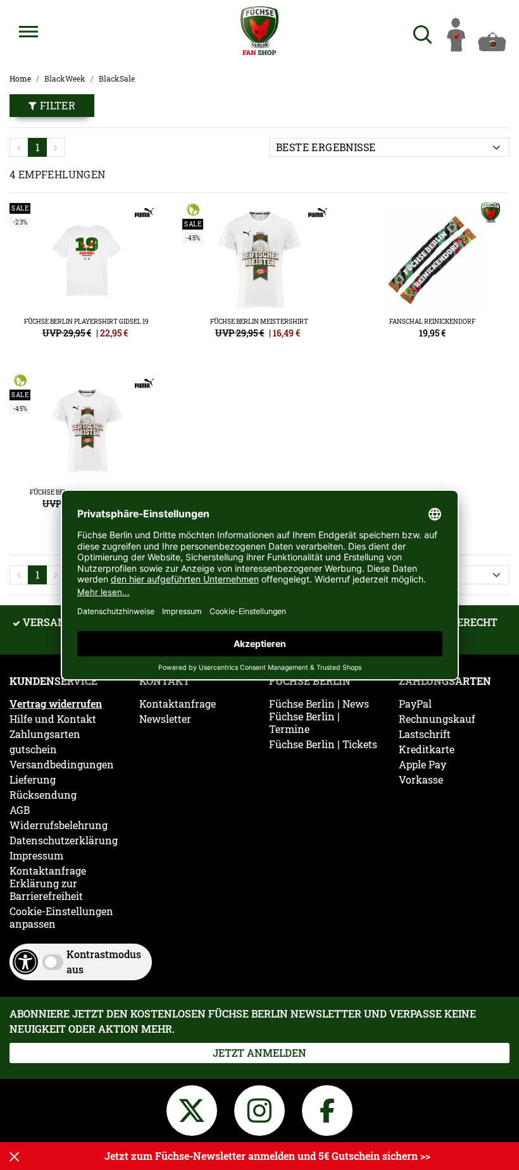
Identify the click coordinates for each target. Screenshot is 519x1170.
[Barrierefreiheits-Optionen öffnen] (25, 962)
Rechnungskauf (437, 719)
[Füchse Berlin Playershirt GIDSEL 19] (86, 276)
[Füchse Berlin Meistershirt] (259, 276)
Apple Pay (422, 764)
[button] (28, 32)
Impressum (36, 855)
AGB (19, 810)
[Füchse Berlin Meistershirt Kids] (86, 446)
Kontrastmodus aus (103, 961)
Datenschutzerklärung (63, 840)
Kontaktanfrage (47, 871)
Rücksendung (43, 795)
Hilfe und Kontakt (52, 719)
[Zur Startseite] (259, 30)
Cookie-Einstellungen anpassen (61, 917)
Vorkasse (421, 779)
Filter (56, 105)
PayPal (415, 704)
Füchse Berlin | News (319, 704)
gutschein (33, 749)
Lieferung (32, 779)
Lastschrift (425, 734)
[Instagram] (261, 1108)
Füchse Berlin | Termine (304, 723)
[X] (194, 1108)
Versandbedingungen (61, 764)
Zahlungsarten (44, 734)
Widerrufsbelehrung (58, 825)
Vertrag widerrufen (55, 704)
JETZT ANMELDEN (259, 1052)
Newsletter (165, 719)
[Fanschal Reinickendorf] (432, 276)
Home (20, 78)
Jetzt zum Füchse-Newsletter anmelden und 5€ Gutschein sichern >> (267, 1155)
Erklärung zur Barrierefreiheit (46, 889)
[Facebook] (327, 1108)
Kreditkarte (426, 749)
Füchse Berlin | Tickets (323, 744)
